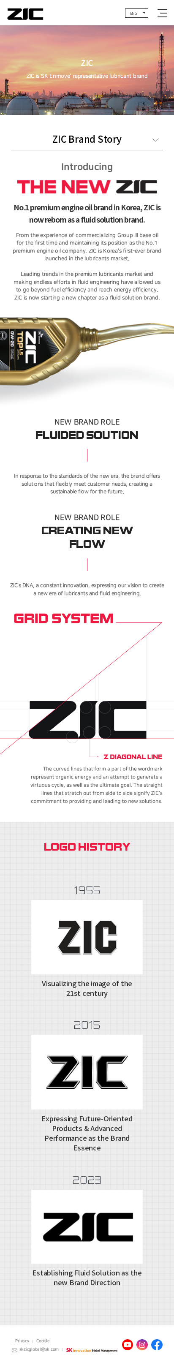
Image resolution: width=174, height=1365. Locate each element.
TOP (152, 1343)
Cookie (43, 1341)
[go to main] (25, 13)
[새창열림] (127, 1344)
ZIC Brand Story (86, 139)
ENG (133, 13)
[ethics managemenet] (91, 1349)
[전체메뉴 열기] (162, 13)
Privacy (22, 1341)
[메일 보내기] (15, 1350)
